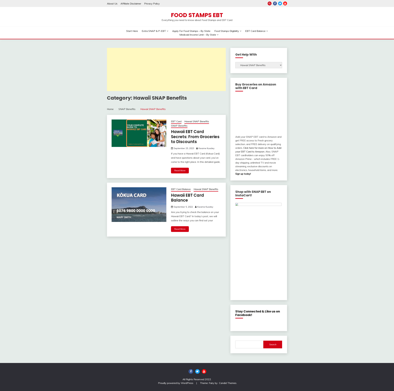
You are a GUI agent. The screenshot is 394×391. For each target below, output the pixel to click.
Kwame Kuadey (206, 148)
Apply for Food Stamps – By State (191, 30)
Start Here (132, 30)
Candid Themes (227, 383)
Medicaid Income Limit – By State (197, 34)
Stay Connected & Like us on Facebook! (257, 313)
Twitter (280, 3)
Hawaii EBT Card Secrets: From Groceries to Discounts (195, 136)
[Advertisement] (166, 69)
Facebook (275, 3)
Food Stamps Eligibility (226, 30)
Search (272, 344)
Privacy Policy (152, 3)
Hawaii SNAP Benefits (196, 121)
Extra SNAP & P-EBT (154, 30)
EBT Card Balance (255, 30)
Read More (179, 170)
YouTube (285, 3)
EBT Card (176, 121)
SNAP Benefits (179, 125)
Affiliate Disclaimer (131, 3)
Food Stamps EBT (197, 15)
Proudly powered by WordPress (176, 383)
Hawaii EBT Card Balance (187, 197)
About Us (112, 3)
